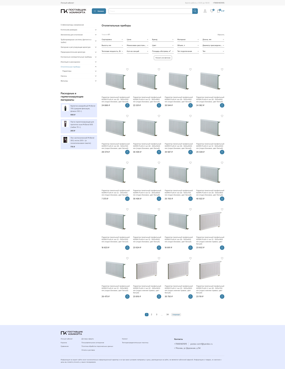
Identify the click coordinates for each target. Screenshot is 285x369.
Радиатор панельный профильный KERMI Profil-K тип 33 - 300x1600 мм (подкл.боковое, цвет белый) (147, 146)
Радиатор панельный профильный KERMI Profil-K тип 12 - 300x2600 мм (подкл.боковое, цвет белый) (147, 192)
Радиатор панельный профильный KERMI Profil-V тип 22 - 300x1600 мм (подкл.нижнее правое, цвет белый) (147, 289)
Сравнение (65, 346)
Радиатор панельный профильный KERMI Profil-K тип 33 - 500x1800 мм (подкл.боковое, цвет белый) (210, 192)
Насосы (64, 76)
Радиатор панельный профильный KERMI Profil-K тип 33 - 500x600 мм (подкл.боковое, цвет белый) (179, 239)
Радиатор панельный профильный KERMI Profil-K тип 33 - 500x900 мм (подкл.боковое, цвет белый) (210, 99)
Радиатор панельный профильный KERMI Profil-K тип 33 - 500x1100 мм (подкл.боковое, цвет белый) (116, 146)
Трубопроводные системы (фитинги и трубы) (76, 40)
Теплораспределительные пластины (135, 343)
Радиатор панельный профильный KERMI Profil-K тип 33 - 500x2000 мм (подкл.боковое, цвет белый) (179, 146)
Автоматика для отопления (72, 35)
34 (167, 314)
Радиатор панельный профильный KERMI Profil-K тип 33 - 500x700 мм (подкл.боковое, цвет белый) (179, 192)
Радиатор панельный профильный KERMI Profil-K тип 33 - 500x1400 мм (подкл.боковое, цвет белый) (179, 99)
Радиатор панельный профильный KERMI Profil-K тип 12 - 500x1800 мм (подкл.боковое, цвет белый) (116, 288)
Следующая (176, 314)
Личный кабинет (67, 3)
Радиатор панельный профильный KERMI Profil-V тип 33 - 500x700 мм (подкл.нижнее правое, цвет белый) (210, 289)
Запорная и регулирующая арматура (75, 47)
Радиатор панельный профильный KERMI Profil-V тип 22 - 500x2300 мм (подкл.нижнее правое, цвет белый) (179, 289)
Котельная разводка (69, 30)
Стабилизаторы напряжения (72, 25)
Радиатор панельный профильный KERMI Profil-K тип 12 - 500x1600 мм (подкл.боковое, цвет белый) (147, 239)
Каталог (101, 11)
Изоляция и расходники (70, 62)
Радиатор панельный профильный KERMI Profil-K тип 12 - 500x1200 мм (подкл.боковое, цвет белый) (116, 239)
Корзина (64, 343)
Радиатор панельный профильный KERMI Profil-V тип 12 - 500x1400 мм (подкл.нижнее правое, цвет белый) (210, 240)
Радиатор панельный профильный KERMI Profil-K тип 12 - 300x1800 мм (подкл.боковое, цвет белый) (147, 99)
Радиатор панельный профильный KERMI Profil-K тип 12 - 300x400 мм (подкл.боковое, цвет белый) (116, 192)
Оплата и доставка (88, 350)
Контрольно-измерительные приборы (76, 57)
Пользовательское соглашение (92, 343)
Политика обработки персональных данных (97, 346)
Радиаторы (66, 71)
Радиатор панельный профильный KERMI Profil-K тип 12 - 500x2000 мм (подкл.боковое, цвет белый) (210, 146)
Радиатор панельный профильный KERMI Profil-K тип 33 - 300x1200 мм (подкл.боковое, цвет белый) (116, 99)
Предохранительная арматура (73, 52)
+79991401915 (218, 3)
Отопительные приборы (70, 67)
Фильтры (64, 81)
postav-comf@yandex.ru (201, 344)
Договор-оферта (87, 339)
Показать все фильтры (162, 58)
